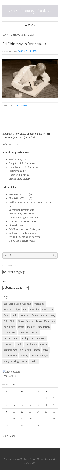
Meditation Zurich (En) (21, 194)
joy (53, 321)
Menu (31, 25)
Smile (19, 344)
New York (24, 332)
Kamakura (9, 326)
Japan (29, 321)
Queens (41, 338)
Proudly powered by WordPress (19, 459)
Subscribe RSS (10, 144)
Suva (45, 350)
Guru (21, 321)
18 (14, 418)
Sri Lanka (25, 350)
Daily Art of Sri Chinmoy (22, 163)
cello (14, 315)
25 (14, 425)
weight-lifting (11, 361)
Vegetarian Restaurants (21, 210)
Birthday (34, 309)
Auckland (39, 303)
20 (30, 418)
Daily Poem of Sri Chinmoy (23, 167)
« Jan (5, 436)
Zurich (33, 361)
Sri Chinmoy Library (20, 178)
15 (46, 412)
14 (38, 412)
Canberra (47, 309)
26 (22, 425)
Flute (12, 321)
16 (54, 412)
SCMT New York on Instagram (25, 229)
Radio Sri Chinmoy (19, 175)
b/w (18, 309)
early (44, 315)
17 (6, 418)
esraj (52, 315)
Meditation (44, 326)
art (5, 303)
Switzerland (10, 355)
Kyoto (21, 326)
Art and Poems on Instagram (24, 237)
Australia (8, 309)
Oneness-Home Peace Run (23, 221)
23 (54, 418)
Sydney (24, 355)
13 (30, 412)
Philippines (28, 338)
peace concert (11, 338)
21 (38, 418)
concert (24, 315)
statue (37, 350)
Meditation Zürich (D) (20, 198)
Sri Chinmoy (23, 106)
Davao (35, 315)
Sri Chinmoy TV (17, 171)
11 (14, 412)
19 (22, 418)
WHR (24, 361)
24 (6, 425)
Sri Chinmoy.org (17, 159)
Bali (25, 309)
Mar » (12, 436)
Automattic (30, 463)
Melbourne (10, 332)
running (8, 344)
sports (43, 344)
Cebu (6, 315)
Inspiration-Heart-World (22, 240)
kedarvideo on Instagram (23, 233)
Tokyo (44, 355)
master (31, 326)
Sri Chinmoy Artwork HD (22, 213)
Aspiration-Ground (20, 303)
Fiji (5, 321)
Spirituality (31, 344)
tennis (34, 355)
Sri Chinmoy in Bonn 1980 (24, 44)
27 (30, 425)
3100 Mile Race (17, 225)
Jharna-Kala (42, 321)
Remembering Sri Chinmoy (24, 217)
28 (38, 425)
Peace (35, 332)
